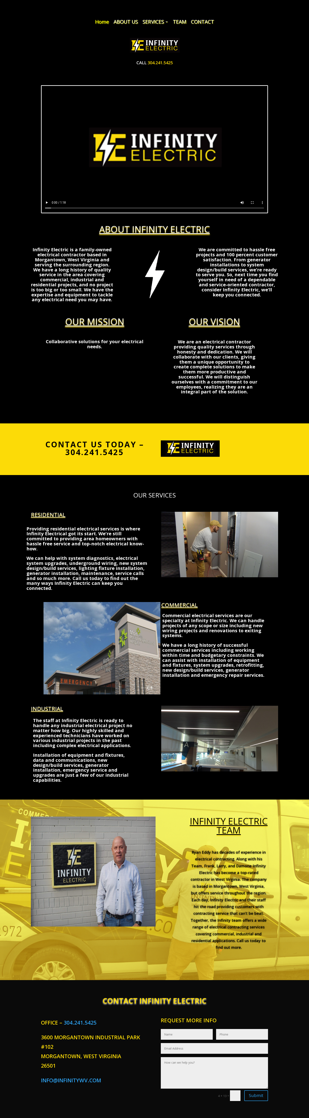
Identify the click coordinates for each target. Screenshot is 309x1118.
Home (102, 22)
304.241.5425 (160, 62)
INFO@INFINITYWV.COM (71, 1080)
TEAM (179, 22)
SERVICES (153, 22)
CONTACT (202, 22)
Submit (256, 1095)
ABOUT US (126, 22)
